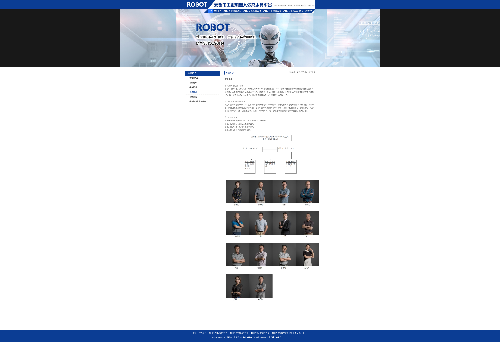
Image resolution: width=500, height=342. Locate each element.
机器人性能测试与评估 (232, 11)
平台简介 (217, 11)
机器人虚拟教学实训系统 (293, 11)
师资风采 (193, 92)
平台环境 (193, 87)
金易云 (278, 337)
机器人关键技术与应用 (252, 11)
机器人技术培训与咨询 (272, 11)
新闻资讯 (308, 11)
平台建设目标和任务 (197, 101)
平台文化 (193, 97)
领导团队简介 (194, 78)
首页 (210, 11)
